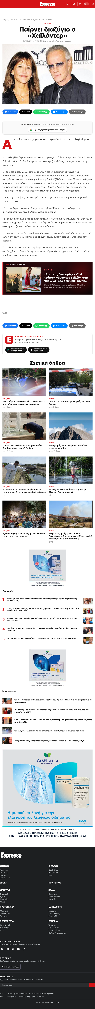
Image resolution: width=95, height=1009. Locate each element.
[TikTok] (24, 949)
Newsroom (47, 41)
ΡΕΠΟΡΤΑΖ (47, 24)
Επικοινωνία (53, 928)
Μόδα (2, 902)
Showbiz (53, 866)
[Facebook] (2, 949)
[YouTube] (18, 949)
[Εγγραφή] (92, 985)
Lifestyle (5, 890)
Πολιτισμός (54, 883)
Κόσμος (3, 875)
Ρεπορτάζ (4, 870)
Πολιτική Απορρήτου (27, 996)
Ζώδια (51, 890)
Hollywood (53, 872)
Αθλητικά (4, 911)
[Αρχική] (11, 855)
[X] (13, 949)
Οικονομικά (5, 913)
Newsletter (4, 928)
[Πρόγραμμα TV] (73, 4)
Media (51, 875)
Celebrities (53, 870)
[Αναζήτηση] (93, 4)
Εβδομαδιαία (54, 896)
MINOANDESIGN (52, 1003)
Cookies (40, 996)
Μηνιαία (52, 899)
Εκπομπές (52, 911)
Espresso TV (55, 907)
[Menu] (2, 4)
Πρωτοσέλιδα (7, 907)
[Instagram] (7, 949)
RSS (1, 930)
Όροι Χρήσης (54, 930)
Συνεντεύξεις (54, 913)
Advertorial (5, 925)
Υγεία (2, 896)
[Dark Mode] (86, 3)
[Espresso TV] (79, 4)
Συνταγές (4, 899)
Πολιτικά (4, 916)
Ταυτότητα (52, 925)
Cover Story (5, 878)
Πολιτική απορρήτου (57, 933)
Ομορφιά (4, 894)
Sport (3, 883)
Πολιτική (4, 872)
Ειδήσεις (4, 866)
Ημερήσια (52, 894)
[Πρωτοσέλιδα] (67, 4)
